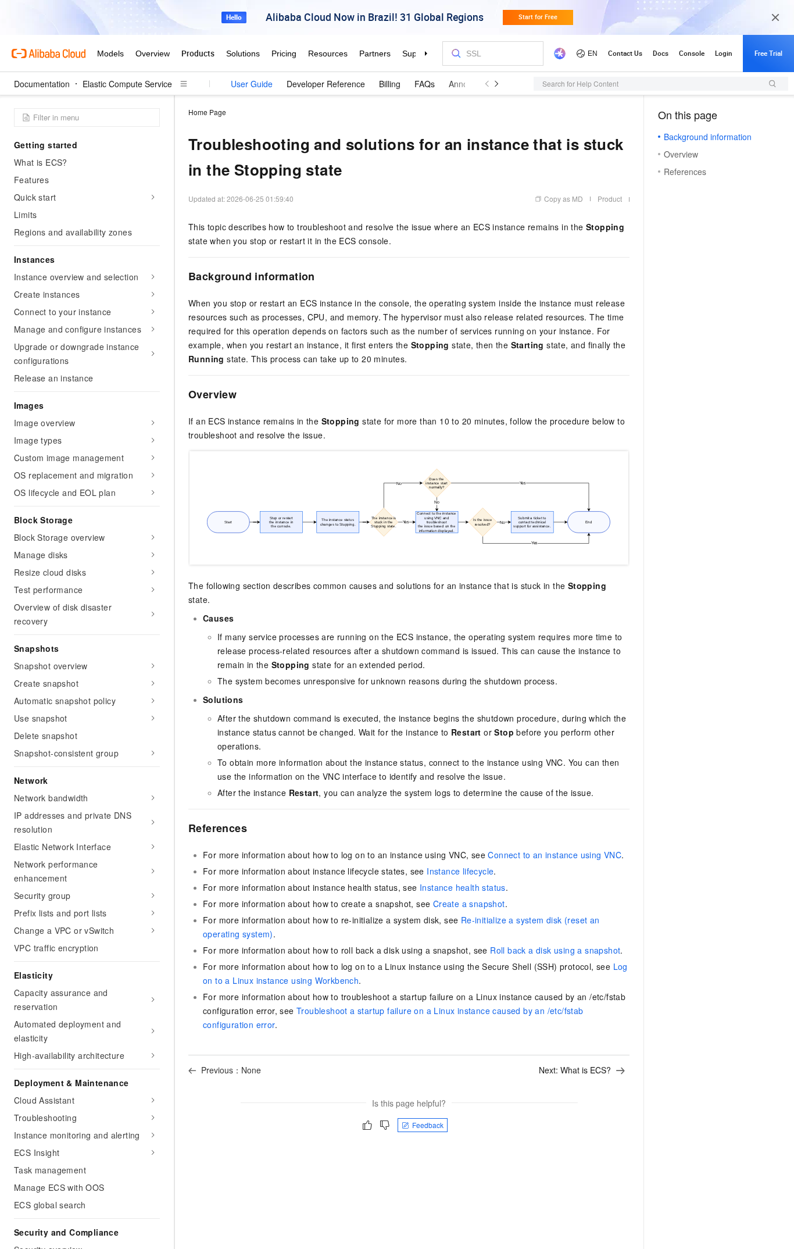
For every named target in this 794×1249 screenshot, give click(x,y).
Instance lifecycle (460, 871)
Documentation (42, 84)
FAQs (424, 84)
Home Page (207, 112)
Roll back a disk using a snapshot (555, 950)
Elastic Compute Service (127, 84)
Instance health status (463, 887)
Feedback (428, 1125)
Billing (389, 84)
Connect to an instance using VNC (554, 855)
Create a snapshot (469, 903)
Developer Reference (326, 84)
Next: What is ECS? (575, 1070)
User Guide (252, 84)
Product (610, 199)
